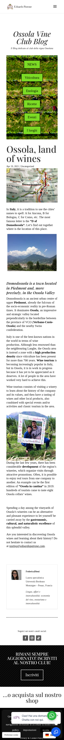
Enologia (32, 91)
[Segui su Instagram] (32, 638)
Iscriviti (32, 674)
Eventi (32, 117)
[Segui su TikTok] (38, 638)
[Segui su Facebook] (25, 638)
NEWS (32, 64)
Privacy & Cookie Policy (32, 738)
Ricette (32, 104)
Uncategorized (27, 166)
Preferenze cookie (11, 735)
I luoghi (32, 130)
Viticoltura (32, 77)
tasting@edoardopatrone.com (27, 546)
